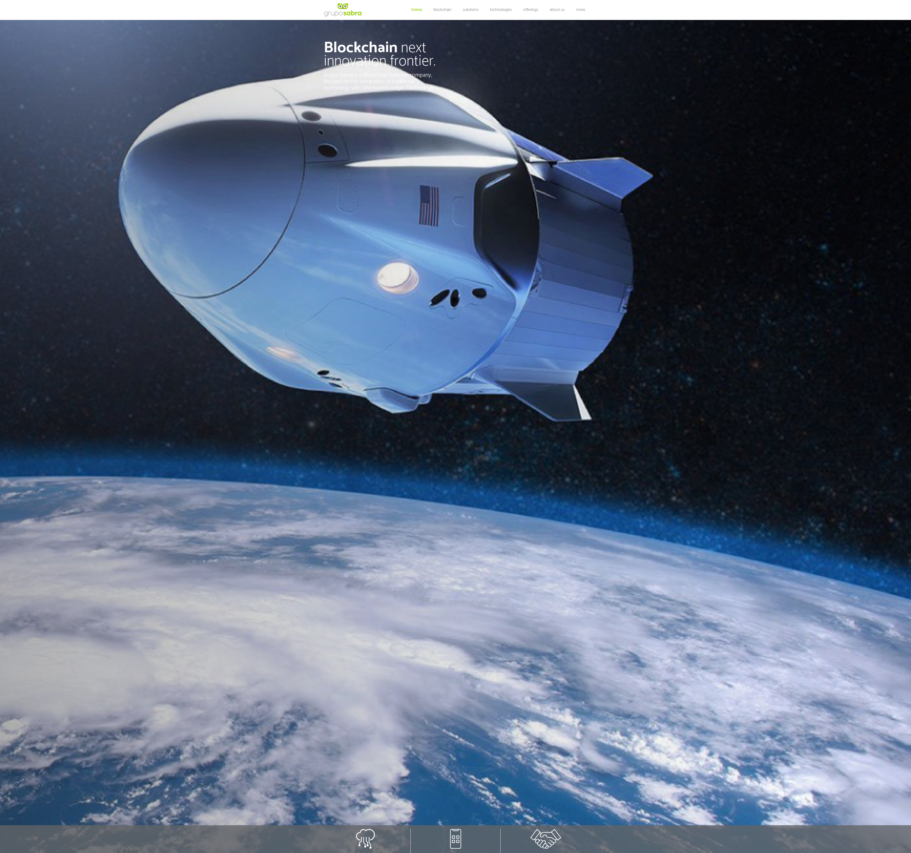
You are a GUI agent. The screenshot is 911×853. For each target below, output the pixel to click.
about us (557, 9)
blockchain (442, 9)
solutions (471, 9)
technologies (501, 9)
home (417, 9)
